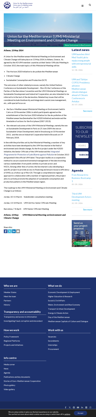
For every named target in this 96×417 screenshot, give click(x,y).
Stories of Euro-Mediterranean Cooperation (22, 381)
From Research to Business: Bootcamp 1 (81, 178)
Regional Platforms (12, 341)
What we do (55, 285)
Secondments (53, 341)
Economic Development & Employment (64, 292)
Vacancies (52, 337)
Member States (10, 292)
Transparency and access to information (20, 317)
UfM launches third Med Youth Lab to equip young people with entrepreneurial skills (81, 60)
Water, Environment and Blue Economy (64, 305)
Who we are (10, 285)
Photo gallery (9, 385)
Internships (52, 345)
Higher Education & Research (60, 296)
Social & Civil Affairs (56, 300)
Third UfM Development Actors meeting (81, 196)
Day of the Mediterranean (59, 317)
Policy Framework (11, 337)
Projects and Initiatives (13, 345)
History (7, 305)
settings (67, 414)
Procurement (53, 349)
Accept (80, 413)
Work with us (55, 330)
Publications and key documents (17, 377)
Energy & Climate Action (58, 313)
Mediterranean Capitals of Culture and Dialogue (68, 321)
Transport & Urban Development (61, 309)
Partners (7, 300)
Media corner (9, 364)
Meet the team (10, 296)
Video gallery (9, 389)
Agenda (7, 373)
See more (87, 111)
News (6, 368)
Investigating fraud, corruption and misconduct (23, 321)
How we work (11, 330)
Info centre (10, 357)
